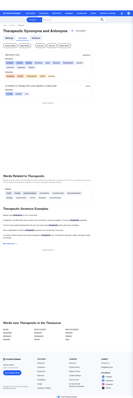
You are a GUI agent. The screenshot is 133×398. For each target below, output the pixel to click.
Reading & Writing (44, 388)
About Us (72, 363)
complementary (58, 193)
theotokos (69, 332)
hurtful (42, 76)
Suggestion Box (107, 367)
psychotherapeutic (74, 193)
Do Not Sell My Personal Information (76, 385)
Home (5, 25)
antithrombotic (21, 197)
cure (26, 94)
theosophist (7, 332)
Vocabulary (41, 379)
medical (31, 67)
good (47, 63)
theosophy (38, 332)
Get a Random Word (12, 373)
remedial (10, 63)
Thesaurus (33, 20)
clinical (32, 197)
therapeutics (38, 336)
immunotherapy (55, 197)
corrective (10, 67)
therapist (68, 336)
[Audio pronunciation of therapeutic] (72, 31)
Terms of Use (74, 379)
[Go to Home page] (12, 13)
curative (19, 63)
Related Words (64, 46)
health (9, 193)
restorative (21, 67)
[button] (122, 13)
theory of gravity (40, 329)
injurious (51, 76)
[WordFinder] (128, 13)
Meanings (9, 38)
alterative (56, 63)
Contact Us (105, 363)
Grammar (40, 375)
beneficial (38, 63)
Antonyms (52, 46)
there (67, 339)
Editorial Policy (74, 371)
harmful (20, 76)
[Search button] (103, 19)
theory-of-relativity (72, 329)
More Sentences (9, 243)
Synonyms (22, 38)
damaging (10, 76)
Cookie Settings (75, 375)
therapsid (6, 339)
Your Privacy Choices (69, 397)
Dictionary (41, 363)
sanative (79, 63)
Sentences (36, 38)
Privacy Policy (74, 367)
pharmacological (30, 193)
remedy (9, 94)
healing (28, 63)
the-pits (6, 329)
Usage (39, 384)
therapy (17, 193)
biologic (9, 197)
